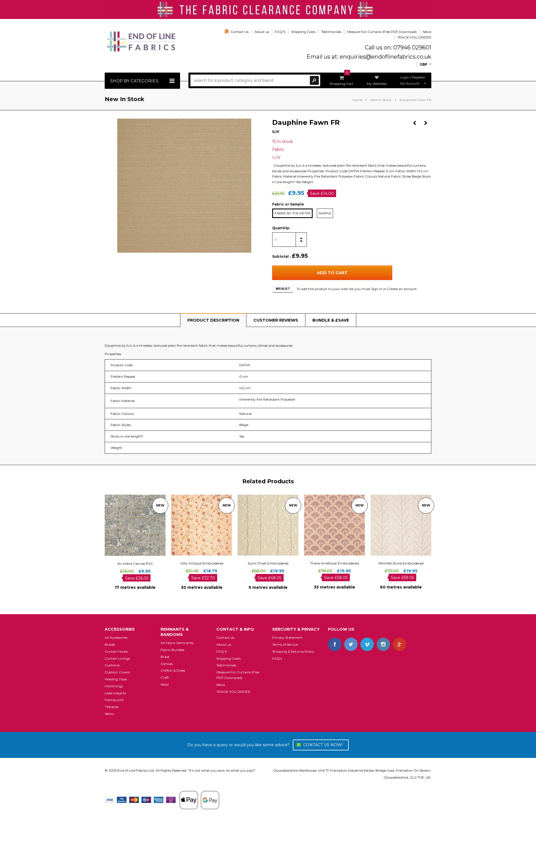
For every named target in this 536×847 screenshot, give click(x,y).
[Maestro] (146, 799)
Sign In (376, 289)
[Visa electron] (121, 799)
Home (357, 100)
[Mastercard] (134, 799)
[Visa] (109, 799)
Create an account (402, 289)
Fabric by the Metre (292, 213)
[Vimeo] (367, 644)
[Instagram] (383, 644)
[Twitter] (351, 644)
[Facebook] (334, 644)
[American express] (158, 799)
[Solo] (171, 799)
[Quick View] (130, 525)
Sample (325, 213)
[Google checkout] (199, 799)
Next (425, 123)
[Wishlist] (140, 525)
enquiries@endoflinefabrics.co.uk (385, 56)
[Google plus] (399, 644)
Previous (414, 123)
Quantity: (281, 228)
